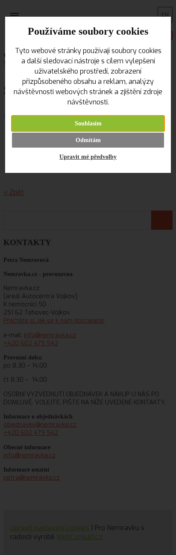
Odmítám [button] (88, 140)
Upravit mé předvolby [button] (88, 157)
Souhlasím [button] (88, 123)
